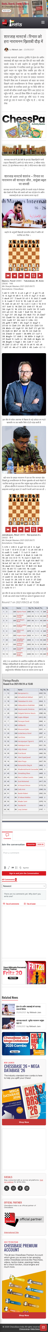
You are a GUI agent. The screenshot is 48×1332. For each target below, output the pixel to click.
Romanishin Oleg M (25, 765)
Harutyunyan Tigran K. (26, 741)
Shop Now (24, 1122)
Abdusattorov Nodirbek (26, 705)
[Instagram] (26, 1188)
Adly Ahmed (22, 749)
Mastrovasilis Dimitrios (26, 709)
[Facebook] (20, 1188)
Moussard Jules (23, 729)
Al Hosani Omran (24, 785)
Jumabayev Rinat (20, 620)
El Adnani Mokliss (24, 797)
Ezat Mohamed (23, 781)
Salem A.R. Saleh (20, 631)
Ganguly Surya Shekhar (20, 653)
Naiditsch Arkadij (20, 616)
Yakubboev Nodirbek (20, 640)
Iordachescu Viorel (24, 733)
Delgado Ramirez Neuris (26, 713)
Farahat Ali (22, 805)
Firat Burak (22, 753)
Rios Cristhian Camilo (25, 777)
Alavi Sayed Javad (24, 757)
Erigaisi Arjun (21, 635)
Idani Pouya (22, 761)
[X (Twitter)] (6, 1188)
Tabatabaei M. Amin (25, 701)
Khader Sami (22, 801)
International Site (11, 1232)
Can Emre (21, 737)
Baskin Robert (23, 793)
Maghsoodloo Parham (21, 626)
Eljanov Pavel (21, 612)
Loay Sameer (22, 809)
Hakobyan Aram (24, 745)
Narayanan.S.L (23, 693)
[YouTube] (13, 1188)
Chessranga (24, 1329)
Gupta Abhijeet (23, 717)
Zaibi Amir (21, 789)
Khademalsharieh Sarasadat (28, 769)
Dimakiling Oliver (24, 773)
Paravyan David (20, 649)
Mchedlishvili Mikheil (25, 697)
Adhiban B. (22, 725)
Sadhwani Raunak (20, 644)
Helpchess (35, 1329)
